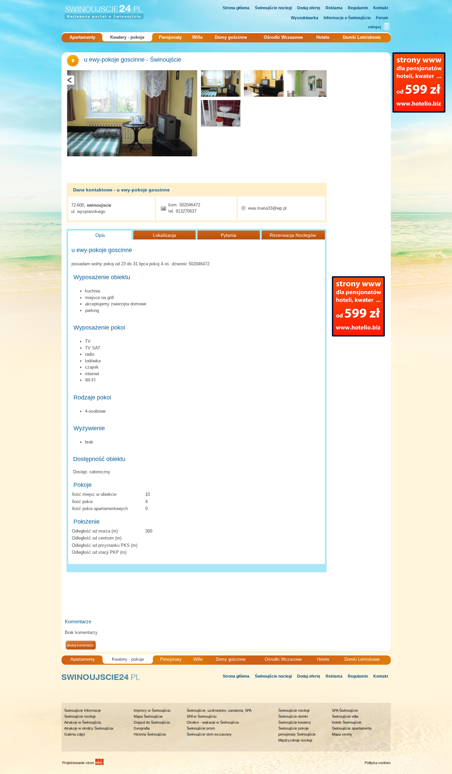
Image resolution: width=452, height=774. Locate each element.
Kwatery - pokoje (127, 37)
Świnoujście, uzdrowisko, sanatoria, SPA (219, 710)
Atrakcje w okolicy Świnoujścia (88, 728)
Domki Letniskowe (362, 37)
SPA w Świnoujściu (201, 716)
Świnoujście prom (201, 728)
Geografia (142, 728)
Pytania (228, 235)
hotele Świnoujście (346, 722)
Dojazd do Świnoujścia (152, 722)
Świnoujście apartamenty (352, 728)
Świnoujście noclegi (273, 8)
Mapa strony (342, 734)
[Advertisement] (185, 597)
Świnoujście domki (293, 716)
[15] (132, 113)
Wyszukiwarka (304, 18)
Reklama (334, 8)
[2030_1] (264, 83)
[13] (221, 113)
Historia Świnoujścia (150, 734)
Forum (382, 18)
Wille (197, 37)
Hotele (322, 37)
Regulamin (358, 8)
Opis (100, 235)
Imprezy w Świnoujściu (152, 710)
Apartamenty (82, 37)
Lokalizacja (164, 235)
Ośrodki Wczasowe (283, 37)
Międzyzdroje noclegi (295, 740)
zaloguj (374, 27)
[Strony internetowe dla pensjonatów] (418, 82)
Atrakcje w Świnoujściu (82, 722)
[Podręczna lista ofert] (387, 27)
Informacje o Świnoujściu (347, 18)
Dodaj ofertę (308, 8)
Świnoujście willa (345, 716)
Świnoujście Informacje (82, 710)
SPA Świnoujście (345, 710)
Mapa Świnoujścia (148, 716)
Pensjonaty (170, 37)
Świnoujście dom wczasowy (209, 734)
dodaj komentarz (80, 645)
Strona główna (236, 8)
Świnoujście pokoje (293, 728)
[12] (307, 83)
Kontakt (380, 8)
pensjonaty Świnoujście (297, 734)
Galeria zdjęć (74, 734)
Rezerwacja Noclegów (293, 235)
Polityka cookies (378, 763)
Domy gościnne (231, 37)
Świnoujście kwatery (294, 722)
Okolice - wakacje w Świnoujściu (213, 722)
